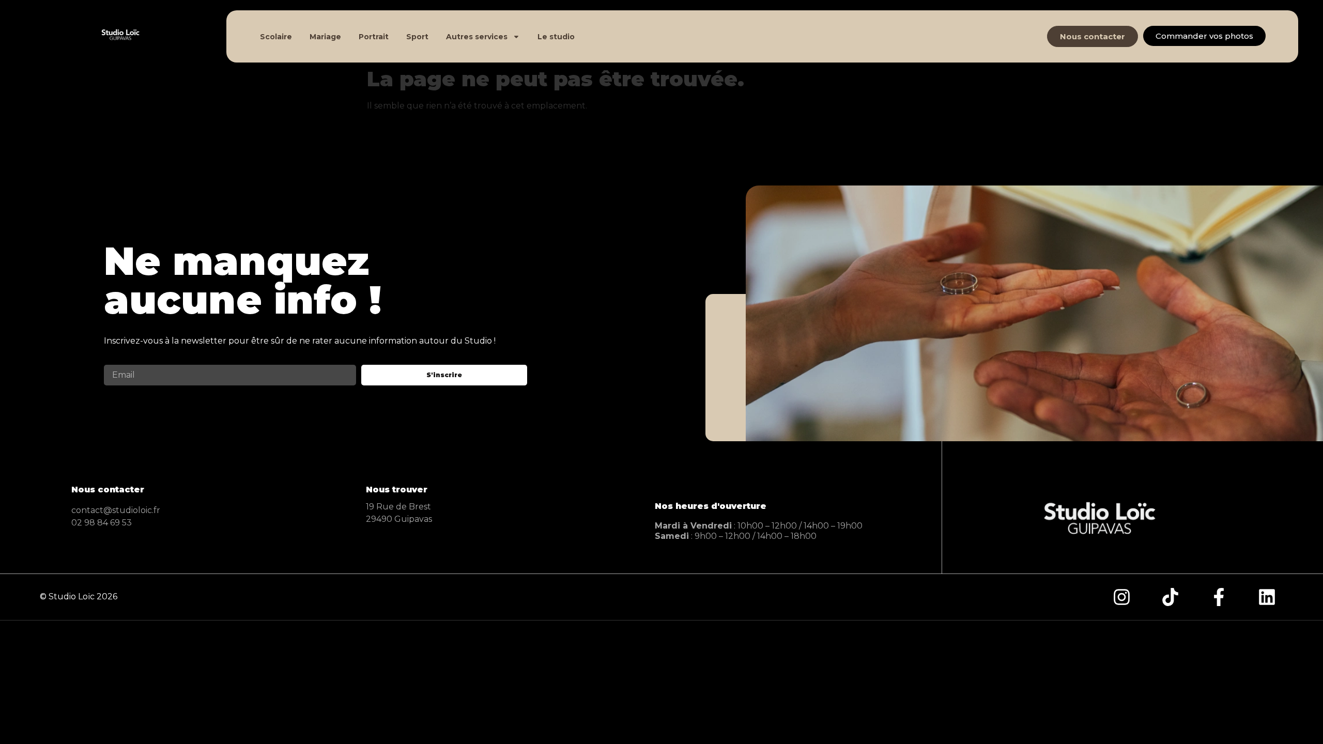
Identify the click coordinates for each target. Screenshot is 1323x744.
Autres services (476, 36)
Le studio (556, 36)
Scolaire (276, 36)
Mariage (325, 36)
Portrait (374, 36)
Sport (417, 36)
